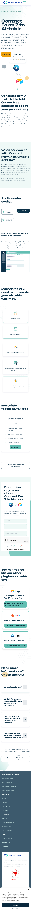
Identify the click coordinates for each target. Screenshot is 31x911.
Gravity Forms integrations (9, 786)
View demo (18, 54)
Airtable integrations (7, 778)
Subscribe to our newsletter (15, 549)
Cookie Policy (5, 846)
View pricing (6, 54)
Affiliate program (6, 826)
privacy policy (17, 546)
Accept (15, 905)
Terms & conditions (7, 838)
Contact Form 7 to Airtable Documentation (15, 465)
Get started (14, 447)
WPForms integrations (8, 790)
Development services (8, 822)
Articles (4, 798)
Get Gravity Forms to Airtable (15, 626)
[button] (28, 889)
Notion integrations (7, 782)
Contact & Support (7, 830)
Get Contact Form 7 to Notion (15, 646)
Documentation (6, 806)
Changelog (5, 810)
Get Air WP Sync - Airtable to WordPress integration (13, 604)
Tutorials (4, 802)
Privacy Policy (15, 908)
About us (4, 818)
